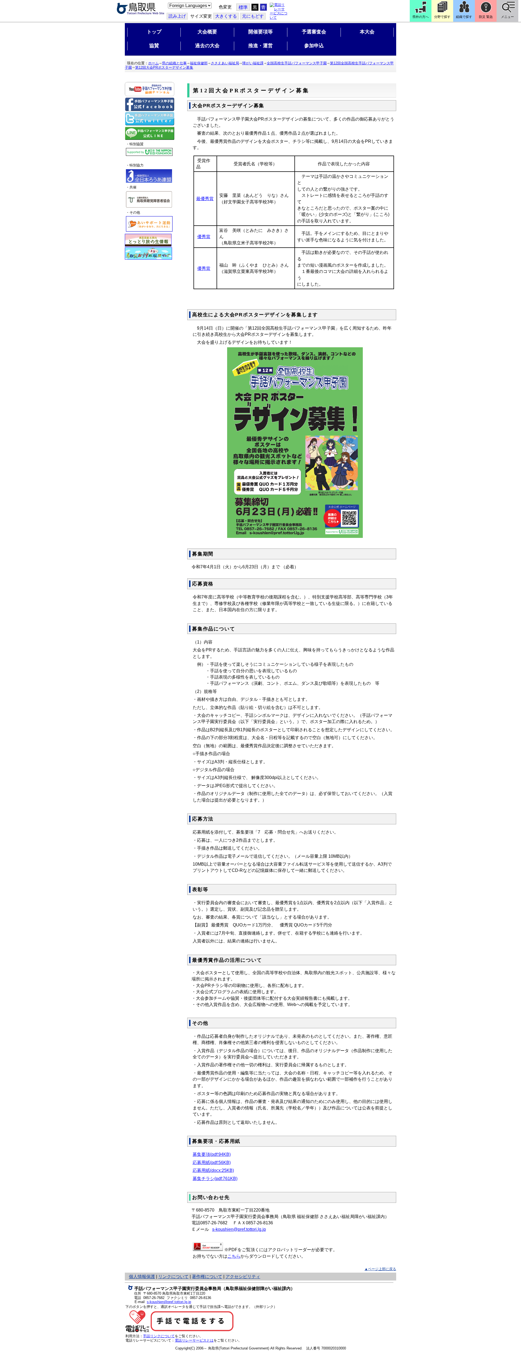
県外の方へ (420, 17)
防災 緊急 (486, 17)
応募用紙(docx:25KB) (213, 1170)
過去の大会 (207, 45)
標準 (243, 7)
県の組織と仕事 (174, 63)
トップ (154, 31)
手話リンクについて (159, 1336)
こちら (233, 1256)
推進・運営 (260, 45)
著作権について (207, 1276)
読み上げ (177, 16)
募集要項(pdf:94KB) (212, 1154)
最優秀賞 (205, 198)
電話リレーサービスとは (194, 1340)
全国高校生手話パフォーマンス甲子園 (297, 63)
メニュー (507, 17)
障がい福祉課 (252, 63)
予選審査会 (314, 31)
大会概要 (207, 31)
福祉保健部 (199, 63)
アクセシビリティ (242, 1276)
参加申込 (314, 45)
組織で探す (464, 17)
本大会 (367, 31)
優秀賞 (203, 236)
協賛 (154, 45)
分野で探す (442, 17)
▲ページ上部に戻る (380, 1269)
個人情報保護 (142, 1276)
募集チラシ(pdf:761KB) (215, 1178)
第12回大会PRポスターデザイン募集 (164, 67)
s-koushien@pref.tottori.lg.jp (239, 1229)
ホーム (153, 63)
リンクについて (173, 1276)
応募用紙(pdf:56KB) (212, 1162)
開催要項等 (260, 31)
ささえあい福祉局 (225, 63)
